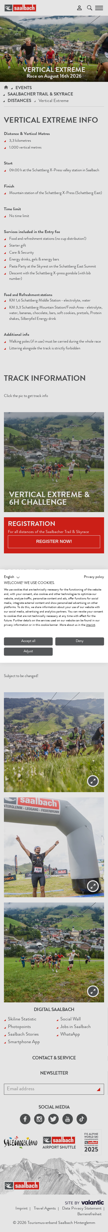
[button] (12, 577)
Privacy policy (94, 577)
